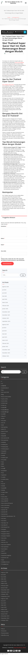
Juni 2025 (4, 330)
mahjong (4, 442)
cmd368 (3, 414)
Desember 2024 (6, 349)
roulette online (5, 479)
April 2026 (4, 299)
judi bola (4, 433)
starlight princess (6, 562)
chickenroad (4, 403)
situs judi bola (5, 499)
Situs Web (3, 251)
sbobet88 (4, 488)
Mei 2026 (4, 296)
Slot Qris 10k (5, 542)
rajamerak (4, 475)
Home (8, 17)
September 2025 (6, 321)
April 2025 (4, 337)
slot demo (4, 520)
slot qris (3, 540)
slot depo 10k (5, 522)
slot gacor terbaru (6, 533)
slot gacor (4, 529)
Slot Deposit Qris (5, 527)
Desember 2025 (6, 311)
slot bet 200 (4, 512)
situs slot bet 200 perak (7, 503)
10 (2, 383)
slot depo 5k (4, 525)
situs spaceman (5, 507)
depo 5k (3, 416)
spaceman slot (5, 557)
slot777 (3, 551)
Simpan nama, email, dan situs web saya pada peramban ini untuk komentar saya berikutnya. (13, 259)
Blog (3, 394)
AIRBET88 (4, 385)
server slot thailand (19, 62)
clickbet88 (4, 407)
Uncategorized (15, 17)
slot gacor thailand (6, 535)
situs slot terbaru (6, 505)
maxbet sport (5, 457)
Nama (3, 238)
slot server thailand (20, 31)
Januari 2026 (5, 308)
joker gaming (4, 427)
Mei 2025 (4, 334)
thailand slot (10, 33)
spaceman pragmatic (6, 555)
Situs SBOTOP (5, 501)
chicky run (4, 405)
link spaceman (5, 440)
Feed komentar (5, 633)
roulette (3, 477)
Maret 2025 (5, 340)
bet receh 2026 (5, 392)
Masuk (3, 628)
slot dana (4, 518)
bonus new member (6, 396)
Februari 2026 (5, 305)
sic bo (3, 494)
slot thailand (4, 33)
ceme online (4, 401)
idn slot (3, 422)
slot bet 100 (4, 509)
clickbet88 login (5, 411)
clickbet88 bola (5, 409)
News (3, 466)
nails (3, 462)
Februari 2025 (5, 343)
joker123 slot (5, 431)
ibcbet (3, 418)
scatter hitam (5, 492)
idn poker (4, 420)
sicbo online (4, 496)
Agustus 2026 (5, 286)
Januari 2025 (5, 346)
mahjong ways (5, 446)
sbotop (3, 490)
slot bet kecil (4, 514)
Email (2, 244)
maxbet (3, 455)
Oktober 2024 (5, 356)
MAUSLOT (4, 453)
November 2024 (6, 352)
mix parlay (4, 459)
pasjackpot (4, 470)
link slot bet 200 (5, 438)
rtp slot (3, 483)
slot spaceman (5, 546)
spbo (3, 559)
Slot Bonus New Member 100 (8, 516)
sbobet (3, 485)
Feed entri (4, 631)
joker (3, 425)
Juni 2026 (4, 293)
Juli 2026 (4, 289)
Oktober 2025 (5, 318)
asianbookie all (5, 388)
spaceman (4, 553)
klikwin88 (4, 435)
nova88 (3, 468)
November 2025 (6, 315)
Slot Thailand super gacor (8, 84)
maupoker (4, 451)
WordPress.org (5, 635)
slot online (4, 538)
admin (4, 31)
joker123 (4, 429)
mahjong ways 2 (5, 448)
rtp (2, 481)
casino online (5, 398)
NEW (3, 464)
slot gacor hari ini (5, 531)
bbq (3, 390)
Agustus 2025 (5, 324)
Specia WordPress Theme (20, 647)
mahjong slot (4, 444)
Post (3, 472)
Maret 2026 (5, 302)
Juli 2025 (4, 327)
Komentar (4, 226)
